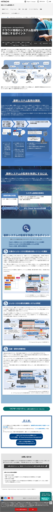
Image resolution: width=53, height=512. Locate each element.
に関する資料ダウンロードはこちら (26, 409)
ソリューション (13, 9)
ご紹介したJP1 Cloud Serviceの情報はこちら (25, 436)
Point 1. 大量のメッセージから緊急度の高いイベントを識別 (26, 242)
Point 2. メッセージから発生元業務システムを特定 (24, 244)
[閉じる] (50, 502)
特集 (7, 17)
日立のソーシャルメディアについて (30, 498)
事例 (19, 9)
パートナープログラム (33, 9)
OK (33, 509)
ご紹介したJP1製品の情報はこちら (25, 442)
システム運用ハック (15, 13)
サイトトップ (3, 17)
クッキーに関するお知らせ (21, 509)
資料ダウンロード (5, 13)
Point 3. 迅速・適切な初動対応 (18, 246)
